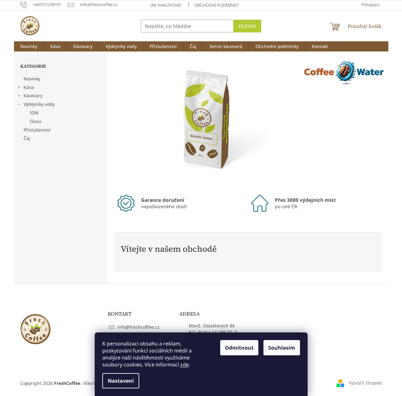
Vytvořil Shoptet (365, 382)
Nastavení (121, 380)
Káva (29, 87)
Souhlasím (281, 347)
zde (184, 364)
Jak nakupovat (165, 5)
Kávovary (33, 95)
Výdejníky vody (39, 104)
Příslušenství (37, 130)
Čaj (27, 138)
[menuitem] (29, 46)
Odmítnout (239, 347)
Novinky (32, 79)
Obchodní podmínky (216, 5)
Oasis (36, 121)
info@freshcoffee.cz (138, 327)
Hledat (247, 26)
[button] (127, 121)
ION (34, 113)
